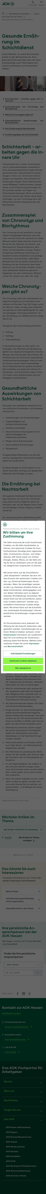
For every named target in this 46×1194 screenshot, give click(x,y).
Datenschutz (10, 635)
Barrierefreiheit (15, 647)
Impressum (34, 644)
